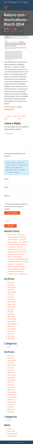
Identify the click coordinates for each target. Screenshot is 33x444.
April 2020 (11, 314)
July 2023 (10, 294)
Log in (9, 428)
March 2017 (11, 326)
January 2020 (12, 321)
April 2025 (11, 285)
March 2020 (11, 316)
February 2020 (12, 319)
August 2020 (11, 307)
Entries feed (11, 431)
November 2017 (12, 324)
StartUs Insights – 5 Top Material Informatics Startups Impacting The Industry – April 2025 (18, 244)
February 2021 (12, 302)
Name (6, 179)
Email (6, 187)
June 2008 (11, 338)
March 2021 (11, 299)
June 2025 (11, 282)
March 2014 (11, 336)
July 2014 (10, 331)
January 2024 (12, 292)
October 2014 (12, 329)
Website (7, 196)
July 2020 (10, 309)
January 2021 (12, 304)
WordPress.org (12, 436)
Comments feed (12, 433)
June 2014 (11, 334)
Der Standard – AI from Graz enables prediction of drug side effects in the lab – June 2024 (17, 237)
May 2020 (11, 312)
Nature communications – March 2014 (16, 19)
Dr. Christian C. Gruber (16, 2)
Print (9, 347)
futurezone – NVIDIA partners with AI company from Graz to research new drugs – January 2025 (18, 261)
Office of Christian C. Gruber (14, 31)
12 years (11, 29)
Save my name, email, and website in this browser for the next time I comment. (16, 206)
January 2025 (12, 287)
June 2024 (11, 289)
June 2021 (11, 297)
